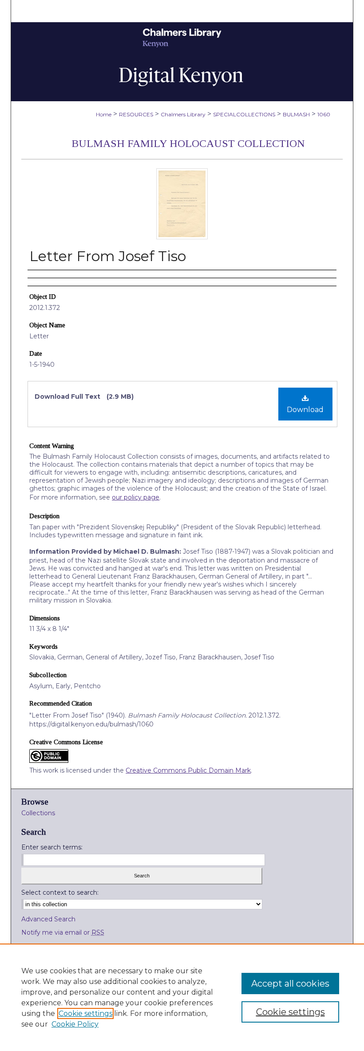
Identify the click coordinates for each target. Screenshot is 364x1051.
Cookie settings (85, 1013)
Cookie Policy (75, 1024)
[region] (182, 997)
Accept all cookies (290, 983)
